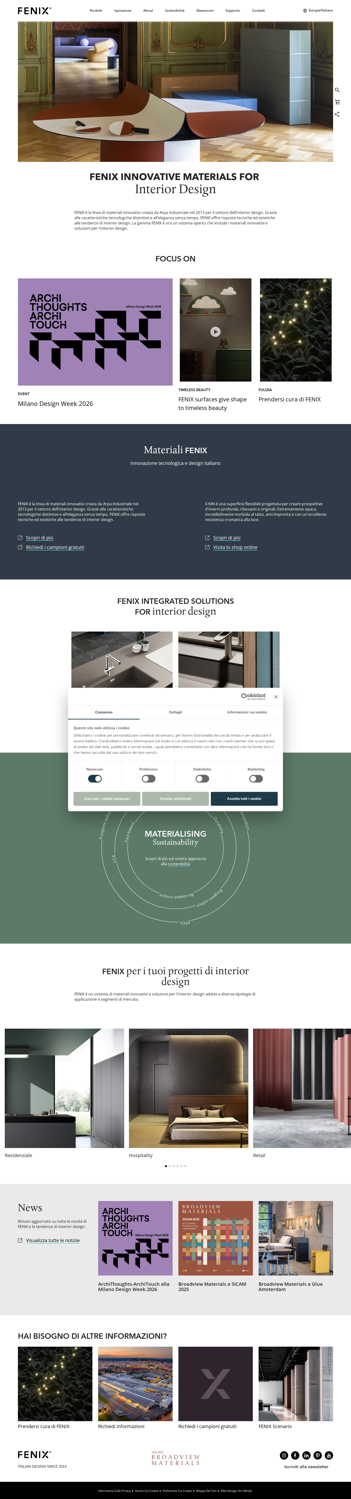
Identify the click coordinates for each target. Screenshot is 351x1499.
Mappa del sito (206, 1491)
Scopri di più (175, 91)
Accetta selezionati (175, 799)
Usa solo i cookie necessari (107, 799)
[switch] (148, 779)
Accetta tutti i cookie (244, 799)
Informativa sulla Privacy (114, 1491)
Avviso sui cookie (146, 1491)
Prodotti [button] (96, 10)
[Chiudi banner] (276, 696)
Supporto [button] (232, 10)
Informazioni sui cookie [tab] (247, 712)
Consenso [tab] (103, 712)
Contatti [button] (258, 10)
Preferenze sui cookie (177, 1491)
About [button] (148, 10)
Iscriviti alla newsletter (306, 1466)
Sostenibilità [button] (175, 10)
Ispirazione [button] (122, 10)
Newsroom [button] (205, 10)
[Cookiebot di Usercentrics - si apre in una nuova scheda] (245, 696)
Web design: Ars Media (236, 1491)
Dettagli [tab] (175, 712)
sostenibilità (179, 863)
